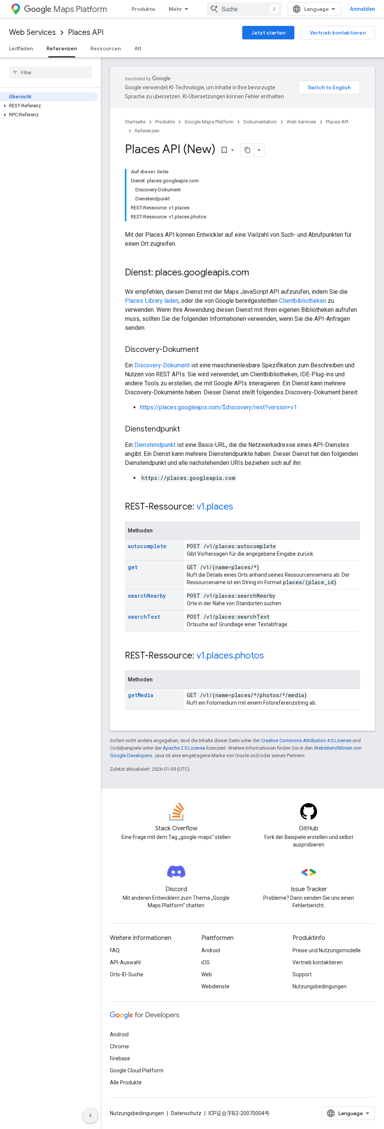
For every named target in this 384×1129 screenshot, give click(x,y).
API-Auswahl (125, 962)
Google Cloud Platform (137, 1070)
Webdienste (215, 986)
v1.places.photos (230, 655)
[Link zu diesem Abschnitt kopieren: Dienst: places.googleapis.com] (256, 273)
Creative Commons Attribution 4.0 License (306, 740)
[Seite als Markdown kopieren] (247, 150)
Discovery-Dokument (162, 365)
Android (210, 950)
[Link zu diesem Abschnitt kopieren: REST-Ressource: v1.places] (240, 507)
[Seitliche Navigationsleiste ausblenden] (90, 1115)
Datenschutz (186, 1113)
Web (206, 974)
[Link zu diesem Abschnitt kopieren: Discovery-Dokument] (206, 350)
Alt (137, 48)
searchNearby (147, 595)
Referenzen (61, 48)
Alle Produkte (126, 1082)
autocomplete (147, 546)
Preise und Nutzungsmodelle (326, 950)
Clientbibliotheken (302, 300)
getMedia (140, 695)
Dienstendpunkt (155, 444)
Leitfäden (21, 48)
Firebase (120, 1058)
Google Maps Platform (209, 122)
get (133, 567)
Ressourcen (105, 48)
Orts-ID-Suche (126, 974)
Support (302, 974)
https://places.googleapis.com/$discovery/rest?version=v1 (218, 407)
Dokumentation (260, 122)
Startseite (135, 122)
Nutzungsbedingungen (319, 986)
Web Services (32, 32)
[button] (49, 105)
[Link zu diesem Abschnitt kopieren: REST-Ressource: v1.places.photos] (271, 656)
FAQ (115, 950)
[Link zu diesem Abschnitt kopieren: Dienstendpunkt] (187, 429)
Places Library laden (151, 300)
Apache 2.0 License (184, 748)
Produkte (143, 9)
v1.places (214, 506)
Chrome (119, 1046)
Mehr (175, 9)
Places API (86, 32)
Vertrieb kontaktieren (338, 32)
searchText (144, 616)
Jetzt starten (268, 32)
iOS (205, 962)
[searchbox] (50, 72)
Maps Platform (80, 9)
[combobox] (244, 9)
